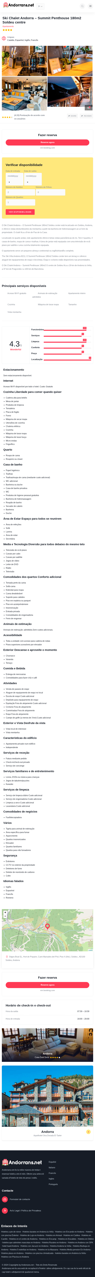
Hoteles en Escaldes (67, 1239)
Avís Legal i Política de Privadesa (25, 1210)
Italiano (52, 1167)
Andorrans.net (8, 1170)
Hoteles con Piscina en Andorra (15, 1257)
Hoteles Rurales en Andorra (54, 1242)
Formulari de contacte (20, 1199)
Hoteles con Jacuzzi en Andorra (34, 1246)
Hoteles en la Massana (48, 1250)
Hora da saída (12, 1011)
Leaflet (90, 950)
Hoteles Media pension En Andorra (75, 1250)
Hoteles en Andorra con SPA (80, 1242)
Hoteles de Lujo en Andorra (32, 1235)
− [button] (5, 916)
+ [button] (5, 912)
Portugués (53, 1184)
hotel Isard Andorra (10, 1246)
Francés (52, 1173)
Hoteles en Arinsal (54, 1235)
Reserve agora (47, 142)
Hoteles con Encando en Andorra (69, 1232)
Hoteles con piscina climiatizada (39, 1253)
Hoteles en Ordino (86, 1239)
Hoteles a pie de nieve (11, 1232)
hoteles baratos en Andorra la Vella (70, 1253)
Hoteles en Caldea (71, 1235)
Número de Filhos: (44, 187)
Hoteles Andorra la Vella (60, 1246)
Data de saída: (30, 171)
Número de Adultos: (14, 187)
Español (52, 1162)
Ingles (51, 1179)
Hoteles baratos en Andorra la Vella (38, 1232)
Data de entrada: (13, 171)
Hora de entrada (13, 1019)
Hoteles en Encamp (47, 1239)
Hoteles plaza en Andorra (12, 1253)
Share (73, 116)
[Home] (18, 4)
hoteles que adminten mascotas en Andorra (21, 1242)
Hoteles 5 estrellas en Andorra (23, 1250)
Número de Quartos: (14, 197)
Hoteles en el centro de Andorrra (23, 1239)
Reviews (87, 116)
